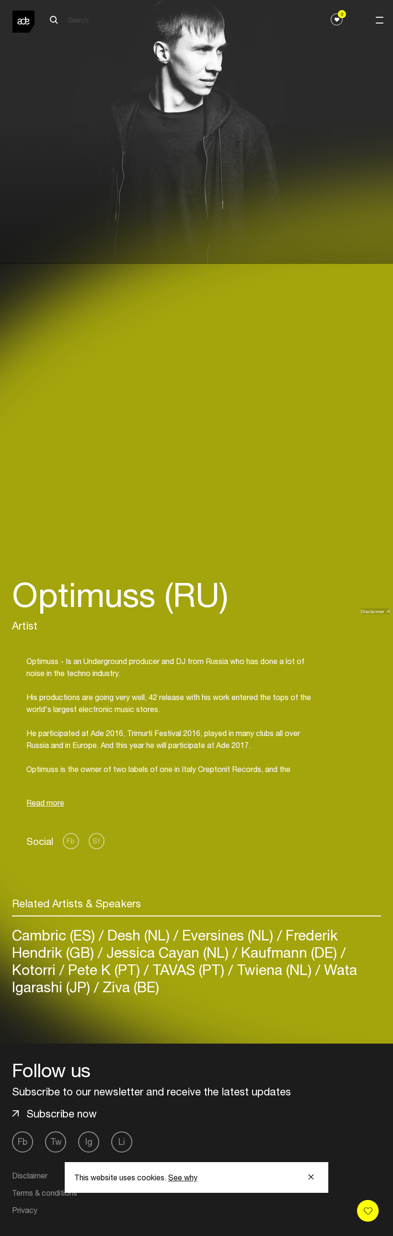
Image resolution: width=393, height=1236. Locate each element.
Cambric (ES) (55, 935)
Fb (71, 841)
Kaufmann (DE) (289, 952)
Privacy (24, 1210)
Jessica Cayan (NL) (167, 952)
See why (182, 1177)
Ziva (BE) (129, 986)
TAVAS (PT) (188, 969)
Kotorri (35, 969)
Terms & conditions (44, 1193)
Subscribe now (61, 1113)
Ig (88, 1142)
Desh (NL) (138, 935)
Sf (96, 841)
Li (121, 1142)
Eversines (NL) (227, 935)
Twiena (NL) (274, 969)
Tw (55, 1142)
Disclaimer (372, 611)
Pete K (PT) (104, 969)
